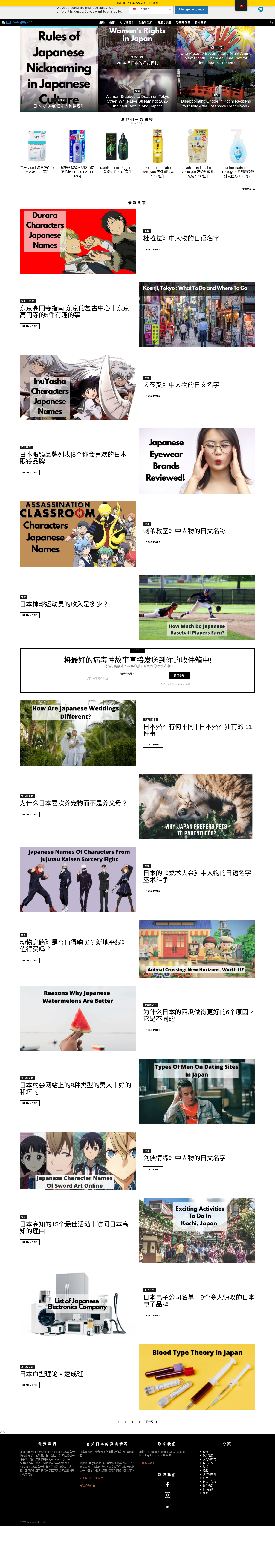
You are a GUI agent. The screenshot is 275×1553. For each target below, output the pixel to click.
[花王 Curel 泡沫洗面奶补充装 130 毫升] (37, 146)
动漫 (212, 47)
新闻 (220, 47)
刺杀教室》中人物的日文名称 (184, 531)
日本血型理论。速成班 (51, 1374)
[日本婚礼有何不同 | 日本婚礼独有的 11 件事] (78, 733)
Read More (153, 249)
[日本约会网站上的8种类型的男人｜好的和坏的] (197, 1091)
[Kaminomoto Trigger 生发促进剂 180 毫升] (117, 146)
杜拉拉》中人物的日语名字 (181, 238)
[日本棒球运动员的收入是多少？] (197, 607)
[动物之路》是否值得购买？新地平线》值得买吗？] (197, 949)
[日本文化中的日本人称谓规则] (59, 69)
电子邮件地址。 (127, 674)
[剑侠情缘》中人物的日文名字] (78, 1161)
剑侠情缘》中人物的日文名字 (184, 1158)
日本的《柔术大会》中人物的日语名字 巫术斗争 (197, 876)
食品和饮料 (145, 22)
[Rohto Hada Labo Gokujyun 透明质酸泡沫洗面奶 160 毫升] (238, 146)
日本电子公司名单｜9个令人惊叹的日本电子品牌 (199, 1301)
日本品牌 (201, 22)
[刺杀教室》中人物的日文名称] (78, 534)
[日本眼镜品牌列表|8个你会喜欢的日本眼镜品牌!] (197, 461)
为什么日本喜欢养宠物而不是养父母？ (74, 803)
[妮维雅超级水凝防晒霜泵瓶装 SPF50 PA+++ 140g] (77, 146)
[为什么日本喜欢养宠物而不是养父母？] (197, 806)
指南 (112, 22)
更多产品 (246, 189)
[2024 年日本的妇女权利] (137, 47)
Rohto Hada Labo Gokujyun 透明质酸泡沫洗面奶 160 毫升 (238, 172)
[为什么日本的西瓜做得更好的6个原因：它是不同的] (78, 1018)
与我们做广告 (87, 1485)
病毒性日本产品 (131, 2)
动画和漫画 (183, 22)
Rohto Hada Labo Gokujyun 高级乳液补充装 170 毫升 (198, 172)
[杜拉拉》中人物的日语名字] (78, 241)
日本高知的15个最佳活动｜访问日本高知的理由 (74, 1228)
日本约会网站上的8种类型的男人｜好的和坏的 (75, 1088)
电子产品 (150, 1290)
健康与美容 (164, 22)
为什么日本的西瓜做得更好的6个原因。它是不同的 (199, 1015)
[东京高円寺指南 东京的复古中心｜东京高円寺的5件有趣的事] (197, 314)
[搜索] (271, 22)
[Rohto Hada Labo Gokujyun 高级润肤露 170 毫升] (157, 146)
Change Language (191, 9)
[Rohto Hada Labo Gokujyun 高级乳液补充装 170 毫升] (198, 146)
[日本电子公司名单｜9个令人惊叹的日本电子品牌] (78, 1303)
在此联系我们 (147, 1463)
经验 (102, 22)
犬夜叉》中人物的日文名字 (181, 384)
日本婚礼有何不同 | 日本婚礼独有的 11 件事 (197, 730)
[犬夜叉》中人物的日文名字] (78, 387)
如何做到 (208, 1485)
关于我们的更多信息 (91, 1478)
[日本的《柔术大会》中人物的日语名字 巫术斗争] (78, 879)
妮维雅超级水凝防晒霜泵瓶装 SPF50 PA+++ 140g (77, 172)
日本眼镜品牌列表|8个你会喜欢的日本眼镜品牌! (73, 458)
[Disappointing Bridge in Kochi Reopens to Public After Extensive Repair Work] (216, 90)
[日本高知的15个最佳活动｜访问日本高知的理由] (197, 1230)
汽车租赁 (208, 1455)
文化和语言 (127, 22)
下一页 (150, 1421)
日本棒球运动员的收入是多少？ (64, 604)
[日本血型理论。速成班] (197, 1377)
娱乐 (205, 1466)
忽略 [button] (155, 2)
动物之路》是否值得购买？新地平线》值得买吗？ (74, 946)
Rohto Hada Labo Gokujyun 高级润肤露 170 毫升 (158, 172)
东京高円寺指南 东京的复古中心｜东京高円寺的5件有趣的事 (74, 311)
